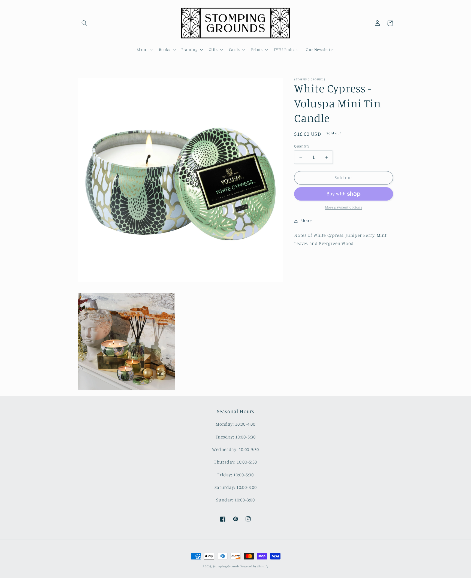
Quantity (301, 146)
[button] (84, 23)
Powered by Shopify (254, 566)
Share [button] (306, 221)
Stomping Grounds (226, 566)
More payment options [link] (343, 207)
